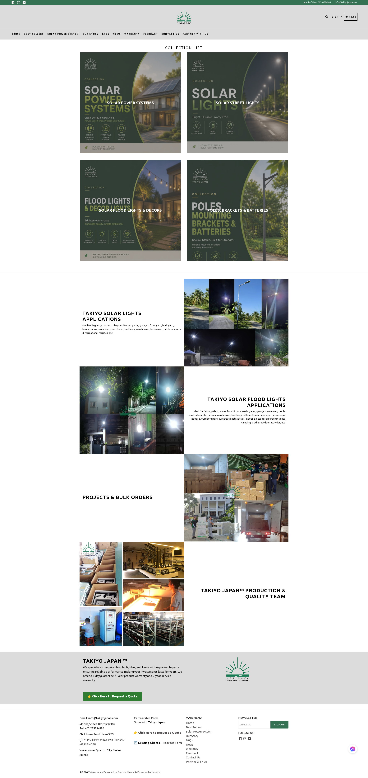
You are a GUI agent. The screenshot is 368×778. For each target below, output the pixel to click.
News (117, 34)
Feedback (150, 34)
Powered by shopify (148, 772)
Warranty (132, 34)
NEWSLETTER (247, 717)
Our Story (91, 34)
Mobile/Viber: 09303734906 (317, 2)
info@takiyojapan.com (346, 2)
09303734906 (106, 724)
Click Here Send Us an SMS (97, 734)
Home (16, 34)
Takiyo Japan (96, 772)
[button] (352, 750)
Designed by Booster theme (119, 772)
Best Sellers (34, 34)
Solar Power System (63, 34)
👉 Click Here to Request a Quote (112, 696)
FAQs (105, 34)
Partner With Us (195, 34)
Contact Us (170, 34)
